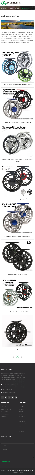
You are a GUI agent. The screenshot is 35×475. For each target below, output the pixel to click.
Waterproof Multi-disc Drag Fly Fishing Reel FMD (17, 122)
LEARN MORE (17, 66)
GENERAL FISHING (6, 409)
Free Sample (22, 421)
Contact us (21, 431)
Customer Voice (23, 424)
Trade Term (22, 409)
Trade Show (22, 416)
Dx (17, 349)
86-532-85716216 (7, 389)
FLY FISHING (10, 8)
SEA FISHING (4, 411)
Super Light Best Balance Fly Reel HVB (17, 311)
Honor (20, 428)
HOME (3, 8)
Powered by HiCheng (17, 472)
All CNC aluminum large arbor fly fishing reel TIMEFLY (17, 84)
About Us (21, 406)
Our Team (21, 419)
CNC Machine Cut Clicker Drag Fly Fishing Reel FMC (17, 236)
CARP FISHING (5, 414)
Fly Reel (17, 8)
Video (20, 414)
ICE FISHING (4, 416)
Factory (21, 411)
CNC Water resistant (26, 8)
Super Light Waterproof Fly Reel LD (17, 274)
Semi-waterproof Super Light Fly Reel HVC (17, 199)
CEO (20, 426)
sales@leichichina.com (9, 392)
